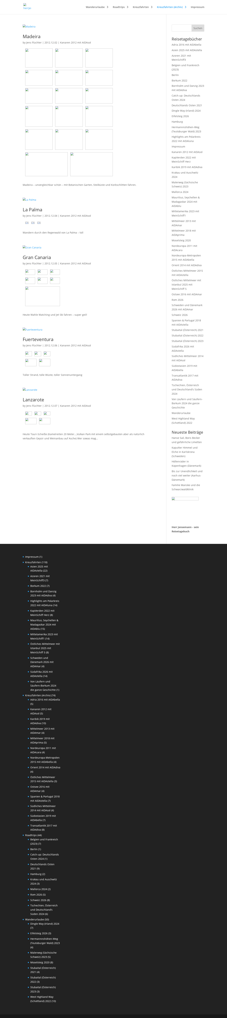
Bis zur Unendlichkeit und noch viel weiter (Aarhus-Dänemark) (187, 475)
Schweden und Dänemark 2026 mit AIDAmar (42, 662)
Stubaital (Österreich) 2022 (187, 335)
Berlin (175, 75)
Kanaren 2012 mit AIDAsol (75, 42)
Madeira (31, 36)
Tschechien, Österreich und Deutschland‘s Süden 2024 (187, 389)
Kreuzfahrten (141, 7)
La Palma (32, 209)
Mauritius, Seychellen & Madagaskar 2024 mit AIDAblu (186, 202)
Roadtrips (119, 7)
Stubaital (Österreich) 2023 (187, 341)
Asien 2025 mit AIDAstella (187, 50)
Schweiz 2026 (180, 315)
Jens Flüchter (34, 42)
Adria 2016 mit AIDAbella (186, 44)
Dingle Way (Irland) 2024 (186, 110)
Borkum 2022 (179, 80)
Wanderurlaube (95, 7)
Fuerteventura (38, 339)
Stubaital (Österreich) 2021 (187, 330)
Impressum (197, 7)
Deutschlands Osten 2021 (187, 105)
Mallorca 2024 (180, 192)
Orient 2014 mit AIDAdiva (187, 265)
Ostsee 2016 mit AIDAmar (187, 294)
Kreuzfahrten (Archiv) (170, 7)
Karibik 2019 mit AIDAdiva (187, 167)
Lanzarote (33, 399)
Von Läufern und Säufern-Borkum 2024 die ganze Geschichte (187, 403)
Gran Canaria (37, 257)
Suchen (197, 28)
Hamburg (177, 121)
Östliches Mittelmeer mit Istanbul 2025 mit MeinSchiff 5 (186, 284)
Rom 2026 (177, 299)
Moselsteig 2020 (181, 240)
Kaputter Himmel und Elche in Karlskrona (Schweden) (185, 452)
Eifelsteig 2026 (180, 116)
